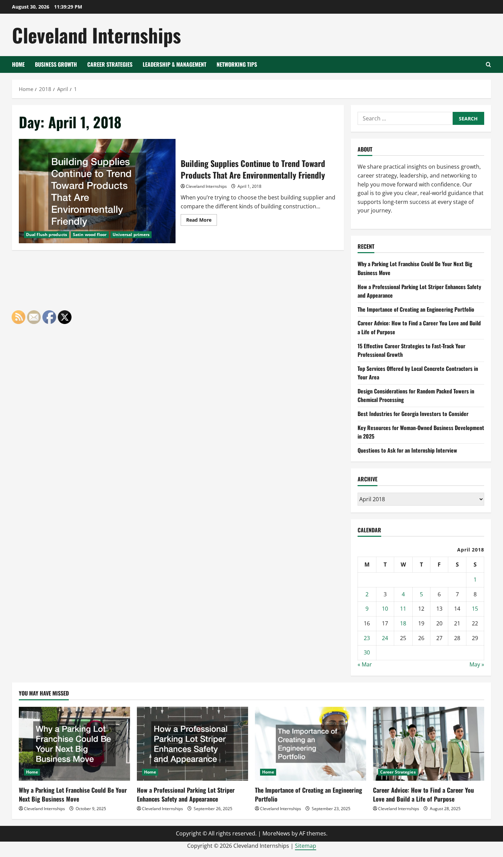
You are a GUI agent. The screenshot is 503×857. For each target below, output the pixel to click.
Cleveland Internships (96, 35)
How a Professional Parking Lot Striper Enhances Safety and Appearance (186, 794)
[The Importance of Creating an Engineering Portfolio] (310, 744)
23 (367, 638)
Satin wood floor (90, 234)
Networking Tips (237, 64)
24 (385, 638)
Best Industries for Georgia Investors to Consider (413, 414)
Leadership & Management (174, 64)
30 (367, 652)
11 (403, 608)
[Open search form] (488, 64)
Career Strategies (109, 64)
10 (385, 608)
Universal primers (131, 234)
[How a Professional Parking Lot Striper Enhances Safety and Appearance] (192, 744)
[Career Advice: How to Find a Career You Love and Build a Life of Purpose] (428, 744)
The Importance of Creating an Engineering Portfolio (416, 309)
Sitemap (305, 845)
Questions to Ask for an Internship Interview (407, 450)
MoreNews (276, 833)
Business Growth (56, 64)
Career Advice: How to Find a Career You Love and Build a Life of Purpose (423, 794)
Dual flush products (46, 234)
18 (403, 623)
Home (18, 64)
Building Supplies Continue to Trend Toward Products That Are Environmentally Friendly (97, 191)
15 (475, 608)
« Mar (365, 664)
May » (476, 664)
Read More (201, 221)
